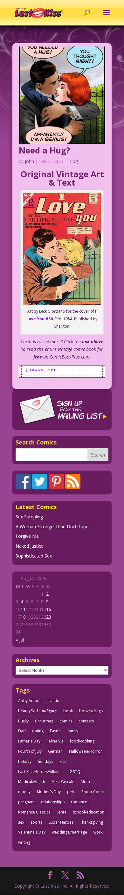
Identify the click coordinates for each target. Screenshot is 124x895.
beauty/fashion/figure (37, 711)
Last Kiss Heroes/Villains (39, 771)
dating (38, 731)
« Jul (20, 640)
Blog (73, 161)
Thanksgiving (91, 822)
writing (24, 842)
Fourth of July (30, 751)
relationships (53, 802)
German (55, 751)
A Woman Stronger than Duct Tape (52, 526)
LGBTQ (74, 771)
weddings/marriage (69, 832)
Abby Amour (29, 700)
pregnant (26, 802)
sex (21, 822)
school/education (88, 812)
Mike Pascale (63, 781)
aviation (54, 700)
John (29, 161)
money (24, 791)
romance (79, 802)
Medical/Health (31, 781)
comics (65, 721)
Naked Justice (30, 546)
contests (86, 721)
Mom (85, 781)
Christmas (44, 721)
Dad (22, 731)
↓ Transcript (40, 369)
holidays (45, 761)
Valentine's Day (31, 832)
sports (36, 822)
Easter (55, 731)
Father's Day (29, 741)
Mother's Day (49, 791)
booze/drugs (91, 711)
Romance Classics (34, 812)
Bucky (23, 721)
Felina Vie (55, 741)
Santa (61, 812)
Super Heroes (61, 822)
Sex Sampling (29, 517)
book (68, 711)
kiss (62, 761)
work (97, 832)
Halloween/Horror (85, 751)
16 (48, 609)
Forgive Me (27, 536)
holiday (24, 761)
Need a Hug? (44, 150)
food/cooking (82, 741)
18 (23, 617)
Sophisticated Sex (34, 556)
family (72, 731)
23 (48, 617)
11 (23, 609)
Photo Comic (93, 791)
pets (71, 791)
